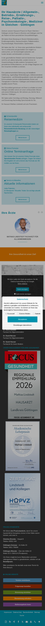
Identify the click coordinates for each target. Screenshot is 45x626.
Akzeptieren (22, 319)
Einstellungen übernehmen (23, 325)
